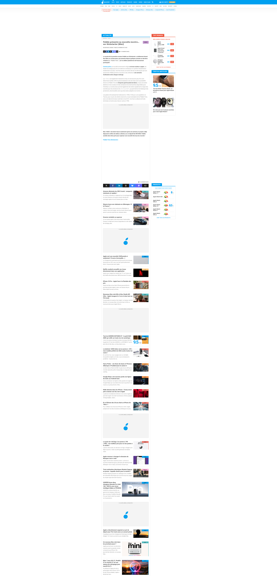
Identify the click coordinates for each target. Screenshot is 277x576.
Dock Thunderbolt (170, 9)
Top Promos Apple (106, 9)
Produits (129, 2)
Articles (123, 2)
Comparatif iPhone (159, 9)
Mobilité (125, 6)
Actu (113, 2)
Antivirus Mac (124, 9)
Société (156, 6)
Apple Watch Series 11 (156, 192)
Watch (113, 6)
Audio (120, 6)
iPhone (102, 6)
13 (124, 51)
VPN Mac (132, 9)
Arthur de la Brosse (109, 47)
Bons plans (147, 2)
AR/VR (129, 6)
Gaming (144, 6)
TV (116, 6)
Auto (133, 6)
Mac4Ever (105, 38)
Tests (117, 2)
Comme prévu (107, 66)
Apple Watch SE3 (158, 196)
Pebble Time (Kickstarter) (110, 140)
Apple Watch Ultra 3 (156, 201)
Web (161, 6)
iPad (106, 6)
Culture (165, 6)
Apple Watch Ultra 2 (156, 214)
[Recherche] (152, 2)
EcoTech (149, 6)
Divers (175, 6)
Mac (109, 6)
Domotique (138, 6)
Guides (135, 2)
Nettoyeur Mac (149, 9)
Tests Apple (116, 9)
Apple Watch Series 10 (156, 205)
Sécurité (170, 6)
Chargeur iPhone (140, 9)
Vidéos (140, 2)
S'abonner (172, 2)
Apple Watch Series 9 (156, 209)
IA (152, 6)
